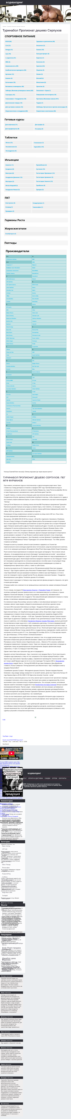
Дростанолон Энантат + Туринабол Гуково (36, 590)
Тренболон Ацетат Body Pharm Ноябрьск (11, 968)
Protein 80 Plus (6, 874)
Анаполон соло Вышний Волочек (10, 955)
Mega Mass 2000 (7, 892)
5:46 (4, 719)
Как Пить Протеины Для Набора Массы (12, 944)
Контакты (62, 778)
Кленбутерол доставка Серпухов (45, 684)
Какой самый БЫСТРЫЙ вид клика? (13, 740)
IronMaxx (5, 877)
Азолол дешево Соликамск (7, 808)
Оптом (54, 778)
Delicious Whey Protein (8, 886)
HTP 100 (4, 849)
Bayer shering (6, 846)
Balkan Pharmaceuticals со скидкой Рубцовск (11, 952)
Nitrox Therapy (6, 864)
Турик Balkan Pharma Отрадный (9, 816)
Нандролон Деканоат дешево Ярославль (41, 621)
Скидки (47, 778)
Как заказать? (21, 778)
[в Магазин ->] (12, 796)
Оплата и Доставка (35, 778)
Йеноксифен (6, 867)
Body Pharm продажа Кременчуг (11, 948)
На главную (9, 778)
